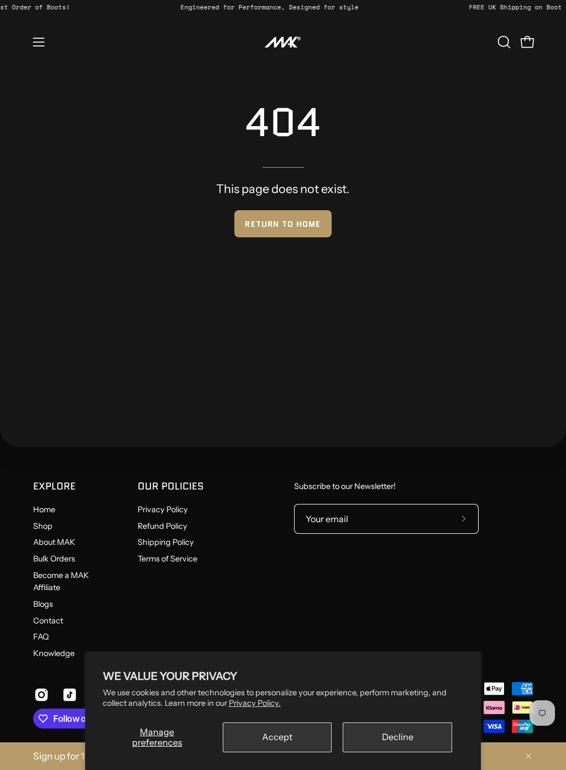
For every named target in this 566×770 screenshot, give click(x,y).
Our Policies (171, 486)
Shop (43, 526)
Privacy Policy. (255, 703)
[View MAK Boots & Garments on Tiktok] (68, 694)
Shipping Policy (166, 543)
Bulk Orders (54, 559)
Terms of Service (167, 559)
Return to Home (283, 224)
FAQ (41, 637)
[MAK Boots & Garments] (283, 42)
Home (44, 509)
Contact (48, 621)
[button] (503, 42)
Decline (397, 736)
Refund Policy (162, 526)
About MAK (54, 543)
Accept (277, 736)
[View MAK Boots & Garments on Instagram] (40, 694)
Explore (54, 486)
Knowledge (54, 653)
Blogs (43, 604)
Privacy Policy (163, 509)
